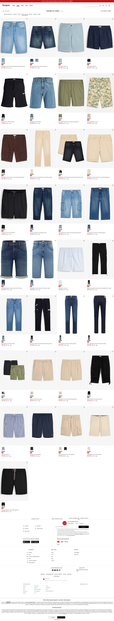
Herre (18, 5)
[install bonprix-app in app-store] (27, 542)
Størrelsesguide (32, 562)
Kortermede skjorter (49, 591)
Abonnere (83, 526)
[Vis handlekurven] (109, 6)
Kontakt (30, 552)
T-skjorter (15, 14)
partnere (8, 602)
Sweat (39, 14)
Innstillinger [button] (53, 617)
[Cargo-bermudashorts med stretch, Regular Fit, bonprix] (71, 425)
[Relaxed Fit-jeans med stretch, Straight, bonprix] (14, 314)
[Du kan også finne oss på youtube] (55, 570)
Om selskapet (76, 552)
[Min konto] (103, 6)
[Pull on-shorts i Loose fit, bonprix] (71, 258)
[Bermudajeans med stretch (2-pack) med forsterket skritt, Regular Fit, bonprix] (14, 36)
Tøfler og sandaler (37, 589)
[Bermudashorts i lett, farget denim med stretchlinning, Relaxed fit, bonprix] (14, 147)
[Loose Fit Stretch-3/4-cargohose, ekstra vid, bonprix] (100, 369)
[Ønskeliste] (106, 6)
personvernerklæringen (63, 613)
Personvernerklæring (71, 535)
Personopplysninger (49, 574)
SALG (35, 592)
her (106, 603)
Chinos (47, 585)
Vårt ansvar (76, 554)
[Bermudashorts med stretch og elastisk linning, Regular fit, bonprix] (71, 92)
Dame (13, 5)
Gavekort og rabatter (33, 560)
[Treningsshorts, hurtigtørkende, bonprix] (43, 425)
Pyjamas (24, 592)
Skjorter (30, 14)
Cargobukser (48, 587)
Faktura (58, 544)
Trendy (31, 5)
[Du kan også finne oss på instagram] (59, 570)
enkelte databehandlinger (30, 602)
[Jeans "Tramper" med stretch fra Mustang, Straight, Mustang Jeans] (71, 314)
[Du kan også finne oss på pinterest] (57, 570)
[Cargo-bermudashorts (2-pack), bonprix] (14, 369)
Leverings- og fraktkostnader (34, 556)
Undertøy (35, 14)
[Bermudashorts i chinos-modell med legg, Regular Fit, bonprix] (71, 369)
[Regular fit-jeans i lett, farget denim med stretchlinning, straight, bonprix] (43, 147)
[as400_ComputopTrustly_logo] (66, 541)
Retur (30, 558)
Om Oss (64, 574)
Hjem (26, 5)
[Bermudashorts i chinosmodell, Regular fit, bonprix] (100, 425)
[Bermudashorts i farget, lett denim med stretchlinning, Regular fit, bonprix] (100, 147)
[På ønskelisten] (27, 19)
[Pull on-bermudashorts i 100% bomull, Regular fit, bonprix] (14, 480)
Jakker (19, 14)
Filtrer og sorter (107, 11)
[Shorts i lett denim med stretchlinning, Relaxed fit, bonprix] (43, 36)
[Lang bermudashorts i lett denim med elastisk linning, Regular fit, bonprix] (71, 203)
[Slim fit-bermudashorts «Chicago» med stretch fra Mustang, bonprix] (14, 258)
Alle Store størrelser (8, 14)
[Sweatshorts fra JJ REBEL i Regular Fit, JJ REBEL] (14, 92)
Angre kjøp (69, 574)
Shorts (47, 589)
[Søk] (100, 5)
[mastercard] (58, 541)
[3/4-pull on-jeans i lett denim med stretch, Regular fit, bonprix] (100, 203)
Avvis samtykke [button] (57, 619)
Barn (22, 5)
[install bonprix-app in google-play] (35, 542)
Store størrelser (37, 591)
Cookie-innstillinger (58, 574)
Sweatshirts (25, 591)
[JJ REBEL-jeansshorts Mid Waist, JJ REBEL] (43, 92)
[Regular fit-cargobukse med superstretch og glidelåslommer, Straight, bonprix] (100, 258)
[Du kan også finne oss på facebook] (53, 570)
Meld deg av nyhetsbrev (79, 534)
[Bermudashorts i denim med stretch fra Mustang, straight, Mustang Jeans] (43, 258)
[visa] (62, 542)
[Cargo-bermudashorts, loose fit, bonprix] (100, 92)
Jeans (24, 589)
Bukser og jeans (25, 14)
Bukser (24, 587)
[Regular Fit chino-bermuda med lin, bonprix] (43, 369)
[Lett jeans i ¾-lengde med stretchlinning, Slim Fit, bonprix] (43, 203)
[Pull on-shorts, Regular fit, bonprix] (100, 36)
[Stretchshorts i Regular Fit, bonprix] (71, 36)
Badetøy (35, 587)
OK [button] (61, 617)
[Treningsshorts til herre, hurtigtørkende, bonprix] (14, 203)
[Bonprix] (6, 6)
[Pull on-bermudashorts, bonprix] (14, 425)
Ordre (30, 554)
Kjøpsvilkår (43, 574)
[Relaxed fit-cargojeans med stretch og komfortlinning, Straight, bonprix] (43, 314)
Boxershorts (36, 585)
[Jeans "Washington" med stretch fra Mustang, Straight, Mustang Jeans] (100, 314)
